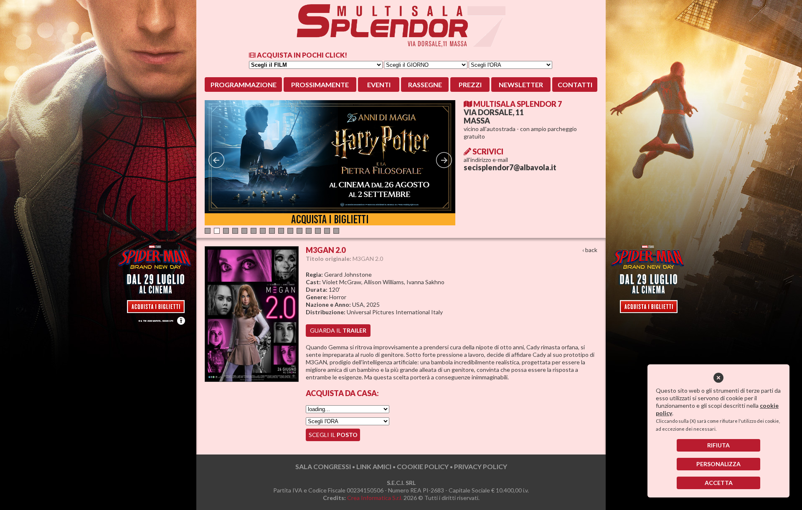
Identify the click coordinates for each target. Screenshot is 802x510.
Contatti (575, 84)
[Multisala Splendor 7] (401, 25)
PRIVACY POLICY (480, 466)
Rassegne (425, 84)
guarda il (338, 330)
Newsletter (521, 84)
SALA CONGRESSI (323, 466)
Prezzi (470, 84)
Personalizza (718, 463)
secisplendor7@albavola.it (510, 167)
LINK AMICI (373, 466)
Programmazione (244, 84)
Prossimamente (320, 84)
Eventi (379, 84)
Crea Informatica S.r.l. (374, 497)
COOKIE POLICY (423, 466)
